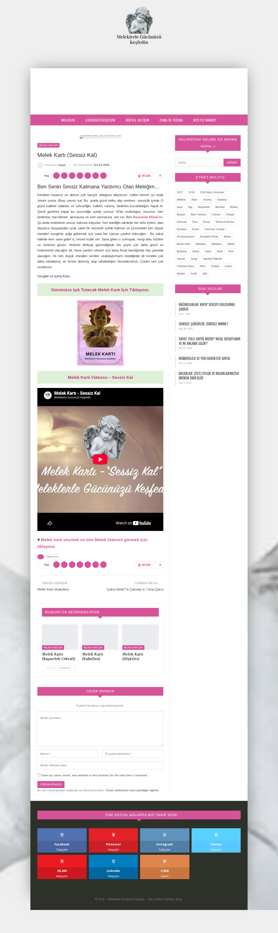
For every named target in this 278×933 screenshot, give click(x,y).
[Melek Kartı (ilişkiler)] (140, 637)
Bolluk (234, 207)
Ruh (230, 251)
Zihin (202, 266)
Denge (230, 214)
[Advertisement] (139, 77)
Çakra (228, 266)
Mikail (231, 244)
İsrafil (194, 273)
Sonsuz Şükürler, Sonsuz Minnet (203, 323)
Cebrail (216, 214)
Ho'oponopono (185, 236)
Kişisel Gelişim (137, 120)
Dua (194, 221)
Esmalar (182, 229)
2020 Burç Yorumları (212, 192)
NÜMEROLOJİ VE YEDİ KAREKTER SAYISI (204, 358)
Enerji (206, 221)
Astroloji (222, 199)
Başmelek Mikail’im (147, 217)
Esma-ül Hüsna (171, 120)
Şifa (205, 273)
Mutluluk (182, 251)
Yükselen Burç (185, 266)
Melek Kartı (52, 556)
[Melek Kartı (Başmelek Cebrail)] (60, 637)
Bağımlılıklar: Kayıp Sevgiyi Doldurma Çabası (207, 307)
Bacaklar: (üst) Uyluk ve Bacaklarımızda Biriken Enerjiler (209, 376)
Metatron (217, 244)
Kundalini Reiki (209, 236)
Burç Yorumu (198, 214)
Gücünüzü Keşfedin (100, 120)
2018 (192, 192)
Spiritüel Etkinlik (212, 258)
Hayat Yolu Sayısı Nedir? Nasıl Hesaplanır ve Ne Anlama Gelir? (209, 341)
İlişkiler (181, 273)
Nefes (195, 251)
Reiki (220, 251)
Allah (194, 199)
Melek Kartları (48, 145)
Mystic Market (205, 120)
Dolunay (182, 221)
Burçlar (181, 214)
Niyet (208, 251)
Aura (179, 207)
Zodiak (215, 266)
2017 (180, 192)
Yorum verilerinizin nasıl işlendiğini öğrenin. (133, 790)
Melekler (68, 120)
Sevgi (194, 258)
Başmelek (204, 207)
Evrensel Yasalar (215, 229)
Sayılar (181, 258)
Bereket (220, 207)
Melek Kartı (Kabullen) (53, 589)
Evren (195, 229)
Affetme (181, 199)
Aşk (190, 207)
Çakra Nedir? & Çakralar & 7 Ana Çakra (135, 589)
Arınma (207, 199)
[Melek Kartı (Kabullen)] (100, 637)
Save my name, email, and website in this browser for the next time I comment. (94, 775)
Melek (227, 236)
